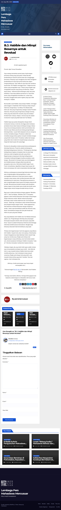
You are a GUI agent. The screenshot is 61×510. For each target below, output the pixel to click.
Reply (34, 347)
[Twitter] (51, 63)
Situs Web (5, 410)
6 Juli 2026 (37, 446)
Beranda (44, 503)
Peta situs (57, 503)
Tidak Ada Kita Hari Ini (28, 288)
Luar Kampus (7, 455)
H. (20, 269)
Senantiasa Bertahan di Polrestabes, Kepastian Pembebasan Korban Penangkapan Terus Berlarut (49, 122)
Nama (5, 392)
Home (39, 503)
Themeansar (3, 506)
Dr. (17, 269)
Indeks (48, 503)
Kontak (52, 503)
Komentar (5, 362)
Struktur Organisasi (43, 506)
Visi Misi (58, 506)
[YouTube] (54, 56)
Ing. (19, 269)
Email (4, 401)
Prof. (14, 269)
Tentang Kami (52, 506)
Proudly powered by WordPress (8, 504)
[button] (55, 33)
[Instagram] (47, 56)
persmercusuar (15, 57)
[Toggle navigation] (29, 34)
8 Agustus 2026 (9, 446)
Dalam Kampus (7, 439)
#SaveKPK (8, 288)
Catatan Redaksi (18, 314)
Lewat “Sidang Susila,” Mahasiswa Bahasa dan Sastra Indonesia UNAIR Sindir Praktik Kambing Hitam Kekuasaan (50, 112)
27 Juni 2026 (8, 462)
